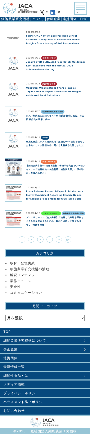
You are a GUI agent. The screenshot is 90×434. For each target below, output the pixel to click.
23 (58, 239)
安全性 (15, 287)
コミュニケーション (26, 292)
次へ (68, 239)
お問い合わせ (14, 411)
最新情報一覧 (14, 367)
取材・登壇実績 (22, 263)
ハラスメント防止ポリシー (24, 402)
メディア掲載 (14, 384)
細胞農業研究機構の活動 (29, 269)
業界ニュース (20, 281)
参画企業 (53, 19)
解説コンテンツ (22, 275)
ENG (84, 19)
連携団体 (70, 19)
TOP (7, 332)
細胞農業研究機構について (22, 19)
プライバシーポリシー (21, 393)
